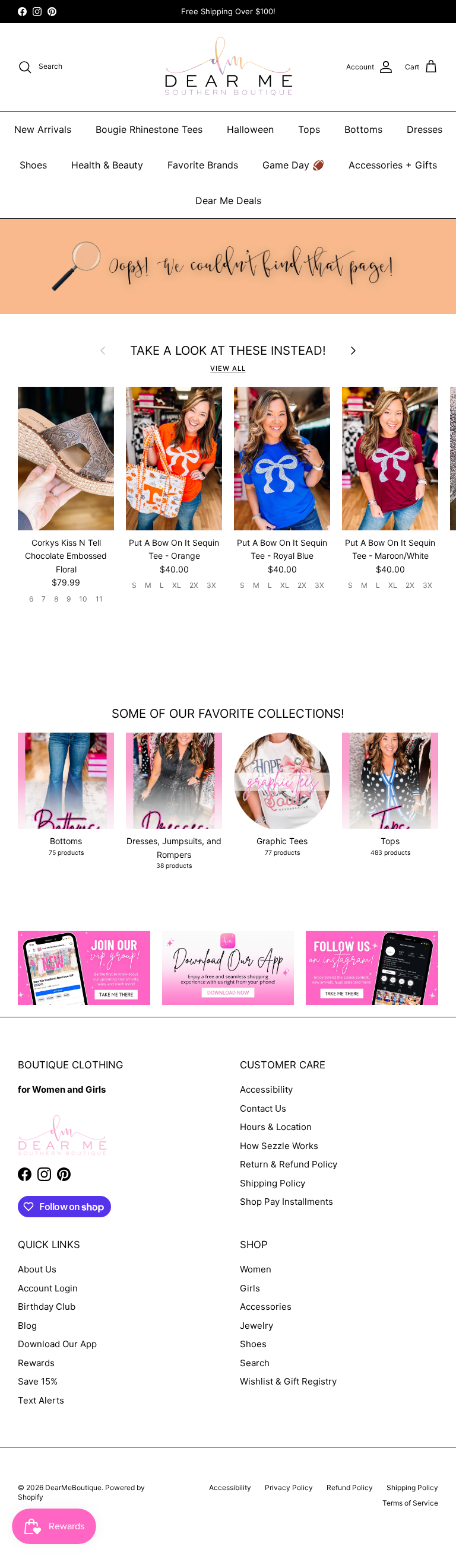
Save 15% (38, 1381)
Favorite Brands (202, 165)
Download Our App (57, 1344)
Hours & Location (276, 1126)
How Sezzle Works (279, 1145)
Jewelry (256, 1325)
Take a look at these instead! (228, 350)
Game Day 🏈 (293, 165)
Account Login (48, 1288)
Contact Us (263, 1108)
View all (227, 368)
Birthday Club (46, 1306)
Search (255, 1363)
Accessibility (266, 1089)
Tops (309, 129)
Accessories (266, 1306)
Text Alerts (41, 1400)
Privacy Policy (289, 1487)
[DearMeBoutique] (228, 67)
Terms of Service (410, 1502)
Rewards (36, 1363)
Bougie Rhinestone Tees (149, 129)
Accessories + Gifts (393, 165)
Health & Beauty (107, 165)
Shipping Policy (272, 1183)
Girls (250, 1288)
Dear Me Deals (228, 200)
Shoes (33, 165)
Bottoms (363, 129)
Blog (27, 1325)
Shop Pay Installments (286, 1201)
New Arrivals (42, 129)
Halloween (250, 129)
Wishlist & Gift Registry (288, 1381)
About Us (37, 1269)
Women (255, 1269)
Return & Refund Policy (288, 1164)
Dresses (424, 129)
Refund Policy (350, 1487)
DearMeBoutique (73, 1487)
